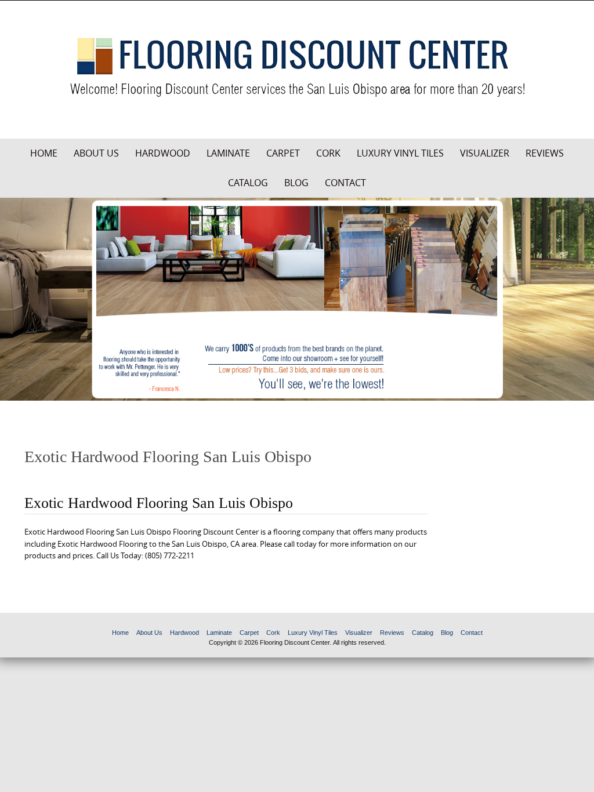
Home (43, 153)
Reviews (545, 153)
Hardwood (162, 153)
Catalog (248, 182)
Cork (328, 153)
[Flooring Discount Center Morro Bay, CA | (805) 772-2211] (297, 67)
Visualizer (484, 153)
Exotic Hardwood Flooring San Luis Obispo (158, 503)
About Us (96, 153)
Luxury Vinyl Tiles (400, 153)
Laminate (228, 153)
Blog (296, 182)
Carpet (283, 153)
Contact (345, 182)
